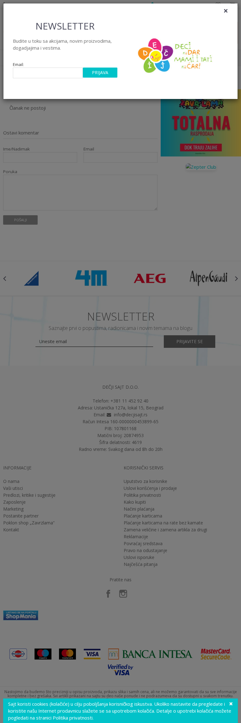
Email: (18, 64)
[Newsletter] (176, 54)
